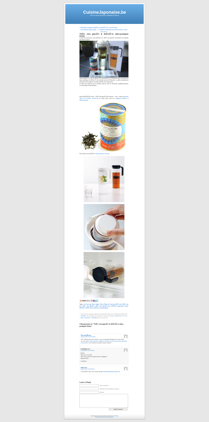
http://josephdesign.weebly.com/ (111, 371)
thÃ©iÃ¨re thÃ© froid (86, 308)
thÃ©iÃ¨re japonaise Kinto (119, 306)
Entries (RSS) (98, 417)
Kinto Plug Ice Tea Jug (102, 153)
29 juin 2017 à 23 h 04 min (87, 369)
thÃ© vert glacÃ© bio (102, 306)
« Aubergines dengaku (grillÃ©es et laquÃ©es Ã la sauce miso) (98, 27)
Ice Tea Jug (87, 304)
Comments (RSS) (109, 417)
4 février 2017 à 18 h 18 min (88, 336)
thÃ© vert (118, 304)
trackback (94, 317)
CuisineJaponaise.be (104, 12)
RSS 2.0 (117, 316)
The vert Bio (85, 335)
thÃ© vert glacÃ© (88, 306)
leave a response (85, 317)
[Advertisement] (104, 91)
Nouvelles (83, 316)
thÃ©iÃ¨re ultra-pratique (100, 308)
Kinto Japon (95, 304)
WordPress (115, 415)
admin (83, 367)
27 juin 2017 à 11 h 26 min (87, 350)
